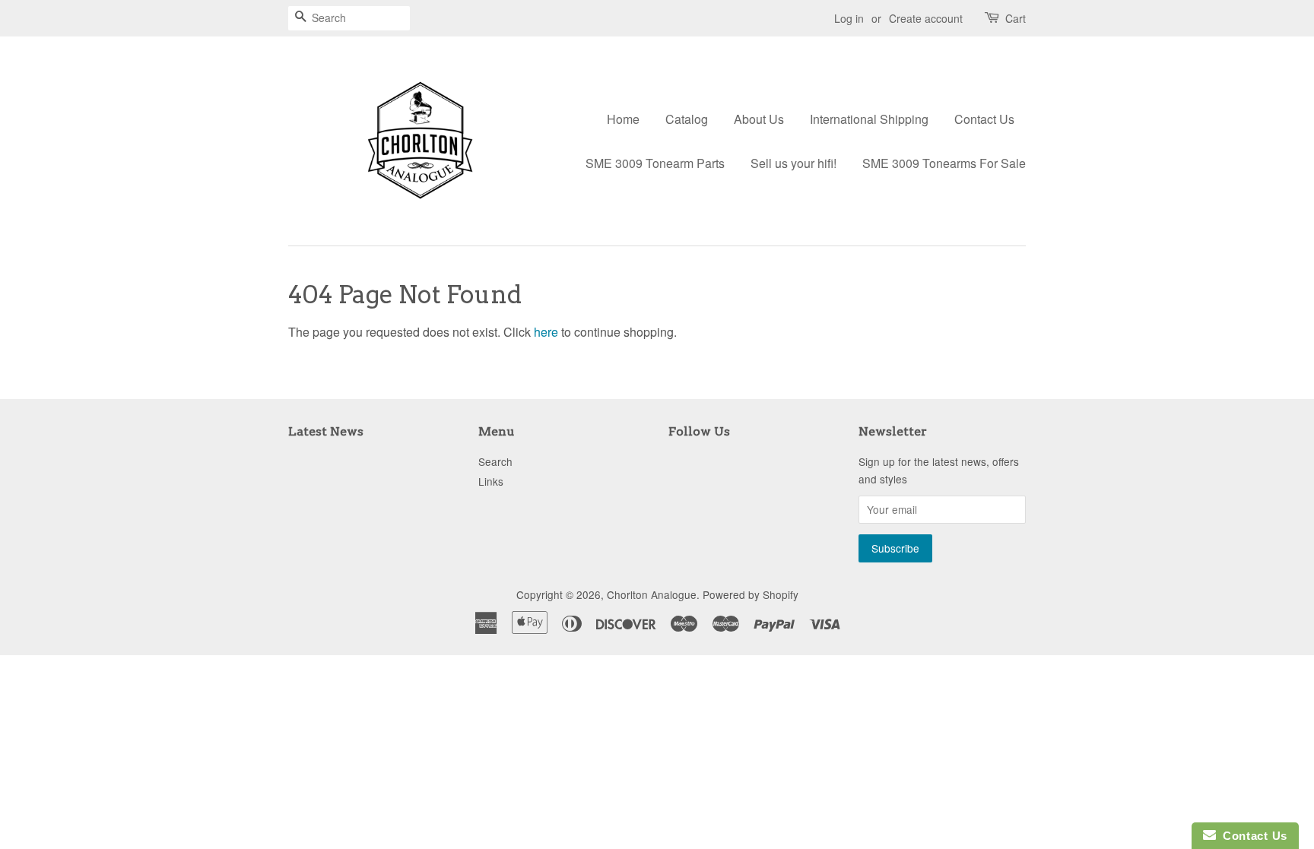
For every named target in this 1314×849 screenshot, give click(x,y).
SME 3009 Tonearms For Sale (944, 163)
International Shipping (869, 119)
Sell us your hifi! (793, 163)
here (546, 332)
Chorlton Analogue (652, 594)
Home (623, 119)
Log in (849, 18)
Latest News (325, 431)
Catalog (686, 119)
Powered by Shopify (750, 594)
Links (490, 481)
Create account (926, 18)
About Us (759, 119)
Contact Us (984, 119)
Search (495, 461)
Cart (1015, 18)
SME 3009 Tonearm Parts (655, 163)
